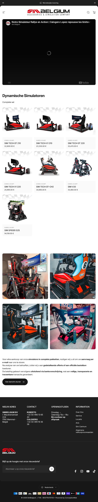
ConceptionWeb (71, 498)
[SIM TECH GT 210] (17, 122)
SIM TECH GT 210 (12, 143)
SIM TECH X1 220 (12, 187)
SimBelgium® (9, 140)
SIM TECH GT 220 (76, 143)
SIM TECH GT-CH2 (45, 187)
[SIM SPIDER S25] (17, 209)
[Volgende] (94, 3)
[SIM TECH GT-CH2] (49, 166)
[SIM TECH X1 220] (17, 166)
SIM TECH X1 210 (44, 143)
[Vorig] (3, 3)
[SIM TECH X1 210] (49, 122)
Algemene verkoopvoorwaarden (84, 431)
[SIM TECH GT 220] (81, 122)
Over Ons (79, 412)
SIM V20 (72, 187)
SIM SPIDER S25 (12, 230)
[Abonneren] (51, 469)
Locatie (79, 419)
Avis (77, 423)
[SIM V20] (81, 166)
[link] (25, 276)
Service (79, 416)
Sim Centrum (81, 427)
